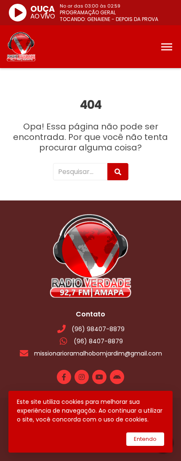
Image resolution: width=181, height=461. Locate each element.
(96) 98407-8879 (98, 329)
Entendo (145, 439)
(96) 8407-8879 (98, 341)
